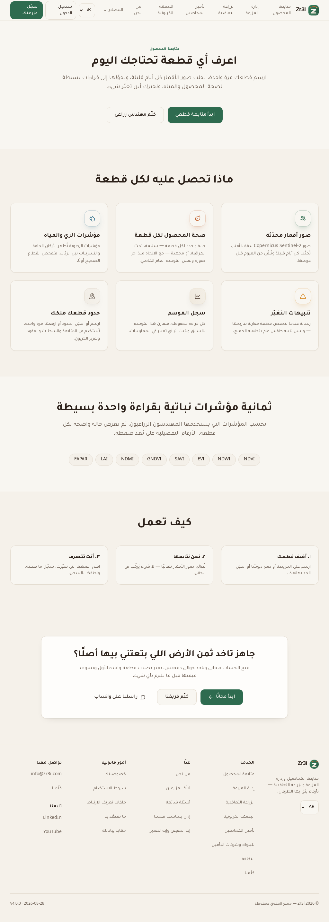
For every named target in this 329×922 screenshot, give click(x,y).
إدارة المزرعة (252, 10)
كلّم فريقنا (177, 697)
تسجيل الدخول (65, 10)
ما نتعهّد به (115, 817)
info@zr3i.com (47, 774)
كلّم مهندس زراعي (135, 114)
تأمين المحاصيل (194, 10)
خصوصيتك (115, 774)
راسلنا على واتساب (116, 697)
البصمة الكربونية (165, 10)
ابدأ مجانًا (225, 697)
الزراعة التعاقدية (226, 10)
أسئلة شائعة (178, 803)
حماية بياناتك (114, 831)
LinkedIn (53, 818)
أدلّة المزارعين (178, 789)
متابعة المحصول (282, 10)
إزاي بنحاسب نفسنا (172, 817)
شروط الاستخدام (109, 789)
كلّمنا (249, 873)
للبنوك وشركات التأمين (233, 845)
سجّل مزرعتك (30, 10)
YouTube (53, 832)
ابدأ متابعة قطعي (195, 114)
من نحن (137, 10)
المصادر (115, 10)
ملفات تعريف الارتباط (106, 803)
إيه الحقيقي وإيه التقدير (170, 831)
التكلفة (248, 859)
